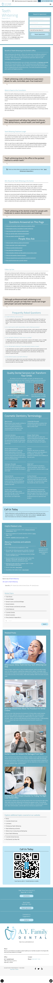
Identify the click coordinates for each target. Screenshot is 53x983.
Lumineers (8, 823)
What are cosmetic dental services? (14, 247)
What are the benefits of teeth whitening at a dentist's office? (20, 226)
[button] (51, 4)
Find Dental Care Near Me (12, 839)
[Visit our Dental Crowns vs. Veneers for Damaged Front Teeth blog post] (25, 752)
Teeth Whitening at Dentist (13, 828)
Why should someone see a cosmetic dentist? (16, 260)
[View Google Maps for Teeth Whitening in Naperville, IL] (18, 393)
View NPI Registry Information (13, 564)
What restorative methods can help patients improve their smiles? (21, 252)
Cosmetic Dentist (10, 612)
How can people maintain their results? (15, 236)
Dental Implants (10, 604)
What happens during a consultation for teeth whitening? (19, 228)
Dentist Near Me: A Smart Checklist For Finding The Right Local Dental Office (25, 797)
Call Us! (47, 1)
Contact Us (26, 920)
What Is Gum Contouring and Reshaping (16, 831)
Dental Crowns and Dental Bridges (15, 601)
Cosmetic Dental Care (11, 821)
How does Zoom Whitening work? (14, 250)
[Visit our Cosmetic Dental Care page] (40, 406)
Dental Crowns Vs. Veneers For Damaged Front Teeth (24, 754)
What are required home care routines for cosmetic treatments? (21, 258)
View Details (19, 567)
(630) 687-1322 (16, 37)
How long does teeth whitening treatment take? (17, 231)
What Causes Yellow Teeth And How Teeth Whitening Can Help (25, 665)
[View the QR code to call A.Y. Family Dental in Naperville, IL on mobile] (26, 878)
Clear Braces (9, 596)
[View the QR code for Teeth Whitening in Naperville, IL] (38, 392)
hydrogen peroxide (43, 62)
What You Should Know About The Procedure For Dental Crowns (25, 709)
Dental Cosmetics (10, 615)
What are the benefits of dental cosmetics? (16, 255)
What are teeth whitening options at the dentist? (17, 242)
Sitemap (16, 969)
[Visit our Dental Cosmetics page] (13, 406)
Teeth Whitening (14, 578)
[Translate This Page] (50, 980)
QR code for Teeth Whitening (10, 581)
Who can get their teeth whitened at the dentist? (17, 233)
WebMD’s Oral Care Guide (18, 537)
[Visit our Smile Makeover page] (26, 406)
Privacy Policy (12, 969)
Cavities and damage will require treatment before (32, 196)
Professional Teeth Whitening (13, 826)
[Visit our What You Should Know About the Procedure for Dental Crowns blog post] (25, 706)
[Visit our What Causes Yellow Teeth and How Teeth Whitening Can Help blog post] (25, 663)
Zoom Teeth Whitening (12, 833)
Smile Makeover (10, 609)
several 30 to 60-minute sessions (37, 143)
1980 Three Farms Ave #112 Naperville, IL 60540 (25, 1)
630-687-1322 (41, 515)
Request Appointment (26, 908)
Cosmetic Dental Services (12, 837)
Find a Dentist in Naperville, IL (13, 617)
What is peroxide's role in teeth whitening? (16, 245)
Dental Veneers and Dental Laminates (15, 606)
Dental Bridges (10, 599)
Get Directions (26, 896)
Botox (7, 818)
